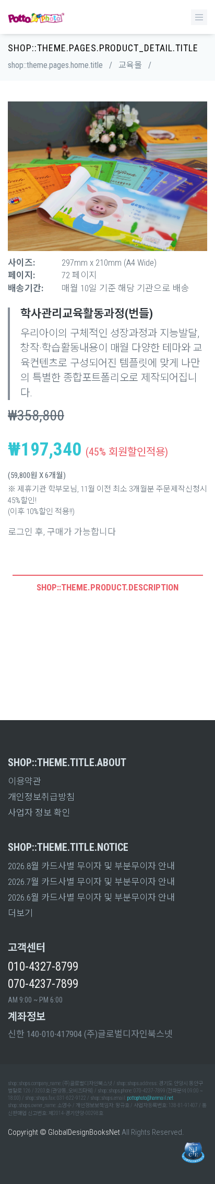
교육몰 (130, 65)
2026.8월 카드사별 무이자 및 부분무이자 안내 (91, 866)
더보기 (20, 913)
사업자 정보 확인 (39, 812)
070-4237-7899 (43, 984)
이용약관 (24, 781)
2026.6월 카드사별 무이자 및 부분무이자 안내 (91, 897)
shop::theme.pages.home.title (55, 65)
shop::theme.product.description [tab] (107, 587)
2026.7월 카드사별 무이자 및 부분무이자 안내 (91, 881)
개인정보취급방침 (41, 797)
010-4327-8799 (43, 967)
